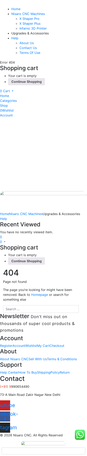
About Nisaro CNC (14, 359)
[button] (6, 91)
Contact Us (28, 48)
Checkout (57, 346)
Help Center (9, 372)
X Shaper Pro (29, 19)
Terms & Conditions (62, 359)
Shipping (43, 372)
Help (14, 38)
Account (19, 346)
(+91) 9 (5, 387)
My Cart (43, 346)
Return (65, 372)
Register (6, 346)
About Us (26, 43)
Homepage (39, 295)
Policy (55, 372)
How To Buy (27, 372)
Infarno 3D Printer (33, 28)
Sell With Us (38, 359)
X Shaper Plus (29, 23)
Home (15, 9)
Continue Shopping (26, 82)
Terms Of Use (29, 53)
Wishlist (31, 346)
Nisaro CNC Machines (28, 14)
